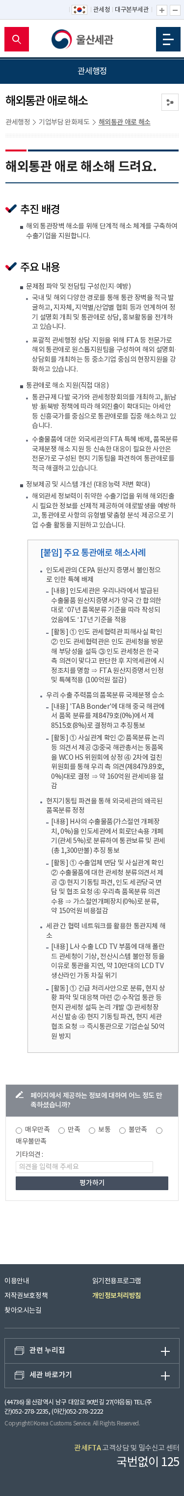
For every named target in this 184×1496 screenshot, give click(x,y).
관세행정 (17, 122)
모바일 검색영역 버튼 (16, 39)
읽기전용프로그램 (116, 1281)
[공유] (170, 102)
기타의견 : (29, 1155)
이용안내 (16, 1281)
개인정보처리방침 (116, 1296)
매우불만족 (31, 1142)
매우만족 (37, 1130)
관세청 (101, 10)
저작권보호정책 (26, 1296)
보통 (104, 1130)
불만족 (138, 1130)
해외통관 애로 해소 (125, 122)
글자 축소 (175, 10)
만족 (74, 1130)
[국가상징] (80, 10)
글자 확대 (162, 10)
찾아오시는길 (22, 1311)
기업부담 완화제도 (64, 122)
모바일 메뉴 (168, 39)
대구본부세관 (132, 10)
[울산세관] (92, 39)
